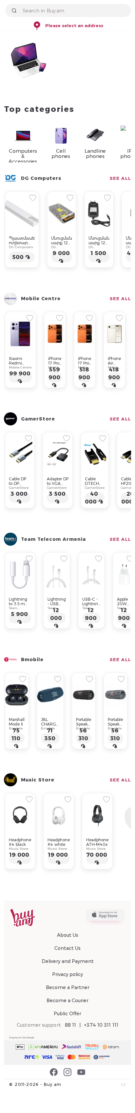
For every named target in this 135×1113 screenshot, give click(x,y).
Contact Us (67, 948)
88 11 (70, 1025)
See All (120, 178)
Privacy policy (67, 974)
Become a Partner (67, 987)
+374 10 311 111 (101, 1025)
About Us (67, 935)
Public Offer (67, 1014)
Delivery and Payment (68, 961)
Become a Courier (67, 1000)
